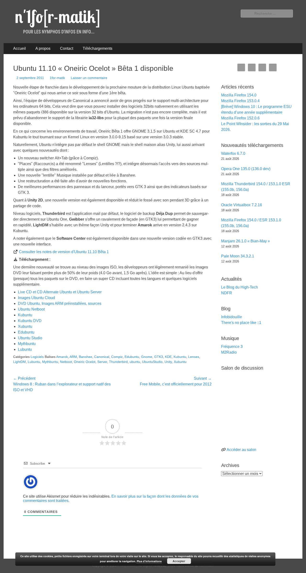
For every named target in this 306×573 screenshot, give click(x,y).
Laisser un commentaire (89, 78)
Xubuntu (25, 326)
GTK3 (158, 357)
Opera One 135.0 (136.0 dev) (245, 169)
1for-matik (57, 78)
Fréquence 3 (232, 347)
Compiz (117, 357)
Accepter (179, 561)
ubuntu (135, 362)
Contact (66, 48)
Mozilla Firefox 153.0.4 (240, 101)
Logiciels (37, 357)
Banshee (85, 357)
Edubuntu (26, 332)
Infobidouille (231, 317)
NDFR (226, 293)
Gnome (146, 357)
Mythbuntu (27, 344)
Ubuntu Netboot (31, 309)
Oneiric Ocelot (84, 362)
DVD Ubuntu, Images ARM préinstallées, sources (59, 303)
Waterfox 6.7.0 (233, 153)
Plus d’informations (149, 561)
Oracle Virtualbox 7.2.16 (241, 205)
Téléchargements (97, 48)
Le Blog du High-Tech (239, 287)
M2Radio (229, 352)
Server (102, 362)
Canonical (101, 357)
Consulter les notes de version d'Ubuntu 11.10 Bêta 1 (64, 252)
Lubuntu (25, 349)
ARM (73, 357)
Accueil (19, 48)
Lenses (193, 357)
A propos (42, 48)
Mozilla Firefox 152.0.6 (240, 118)
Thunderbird (118, 362)
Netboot (66, 362)
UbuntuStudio (152, 362)
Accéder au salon (241, 450)
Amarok (62, 357)
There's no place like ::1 (241, 323)
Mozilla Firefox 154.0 (239, 95)
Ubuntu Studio (30, 338)
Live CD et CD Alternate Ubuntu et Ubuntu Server (60, 292)
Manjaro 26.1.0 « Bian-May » (245, 241)
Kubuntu (25, 315)
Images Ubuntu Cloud (36, 298)
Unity (168, 362)
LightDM (19, 362)
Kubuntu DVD (30, 321)
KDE (168, 357)
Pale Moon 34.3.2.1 (237, 256)
